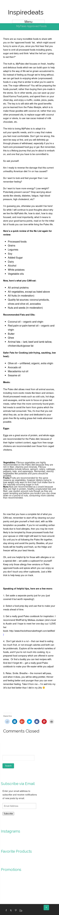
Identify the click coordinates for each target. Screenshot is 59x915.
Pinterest (15, 910)
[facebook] (6, 910)
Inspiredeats (25, 12)
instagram (20, 910)
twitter (11, 910)
